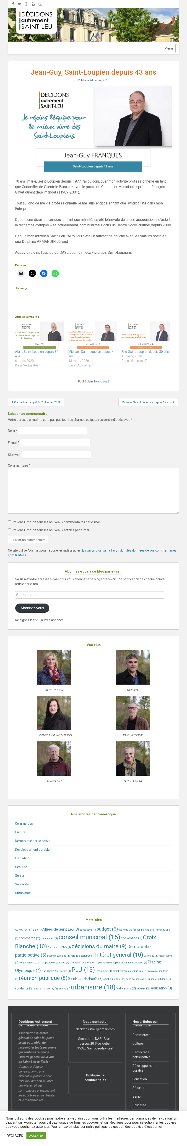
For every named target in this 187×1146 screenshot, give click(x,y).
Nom (12, 430)
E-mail (13, 443)
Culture (20, 832)
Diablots (54, 947)
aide (37, 929)
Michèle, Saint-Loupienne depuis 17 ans (147, 402)
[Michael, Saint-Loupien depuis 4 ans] (92, 335)
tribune (64, 988)
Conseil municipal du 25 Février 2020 (37, 402)
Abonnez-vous (32, 608)
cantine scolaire (147, 929)
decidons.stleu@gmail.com (95, 1029)
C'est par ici (153, 1127)
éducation (161, 988)
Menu (168, 48)
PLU (83, 969)
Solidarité (22, 884)
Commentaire (19, 465)
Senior (19, 875)
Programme (104, 971)
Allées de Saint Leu (60, 929)
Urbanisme (23, 893)
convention (131, 938)
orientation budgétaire (84, 962)
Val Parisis (126, 988)
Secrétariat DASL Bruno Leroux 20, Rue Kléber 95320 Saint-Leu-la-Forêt (95, 1043)
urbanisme (93, 987)
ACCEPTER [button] (36, 1135)
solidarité (24, 988)
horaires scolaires (82, 955)
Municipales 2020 (31, 962)
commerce (29, 938)
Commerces (24, 823)
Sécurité (21, 867)
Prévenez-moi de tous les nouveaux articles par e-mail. (51, 530)
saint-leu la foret (114, 979)
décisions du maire (99, 946)
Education (22, 858)
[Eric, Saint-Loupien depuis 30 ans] (146, 335)
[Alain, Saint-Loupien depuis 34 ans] (39, 335)
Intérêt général (119, 954)
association (88, 929)
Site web (14, 455)
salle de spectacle (138, 979)
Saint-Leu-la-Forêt (85, 978)
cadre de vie (127, 929)
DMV (66, 947)
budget (107, 929)
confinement (49, 938)
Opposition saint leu (56, 962)
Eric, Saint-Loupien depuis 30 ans (145, 351)
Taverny (51, 988)
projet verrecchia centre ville (130, 971)
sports (39, 988)
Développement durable (32, 849)
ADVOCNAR (23, 929)
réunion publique (43, 978)
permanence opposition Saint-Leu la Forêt (122, 962)
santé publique (161, 979)
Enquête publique (58, 955)
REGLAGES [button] (15, 1136)
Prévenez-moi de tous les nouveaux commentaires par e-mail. (56, 522)
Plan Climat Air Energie (56, 971)
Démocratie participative (32, 841)
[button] (54, 673)
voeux (143, 988)
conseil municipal (89, 937)
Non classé (101, 381)
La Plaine (151, 955)
